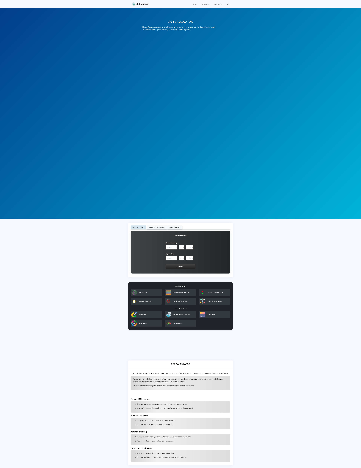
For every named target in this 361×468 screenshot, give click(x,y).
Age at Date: (170, 254)
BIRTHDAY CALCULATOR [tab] (157, 227)
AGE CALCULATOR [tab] (138, 227)
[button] (228, 4)
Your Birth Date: (171, 243)
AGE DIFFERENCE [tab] (174, 227)
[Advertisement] (180, 346)
